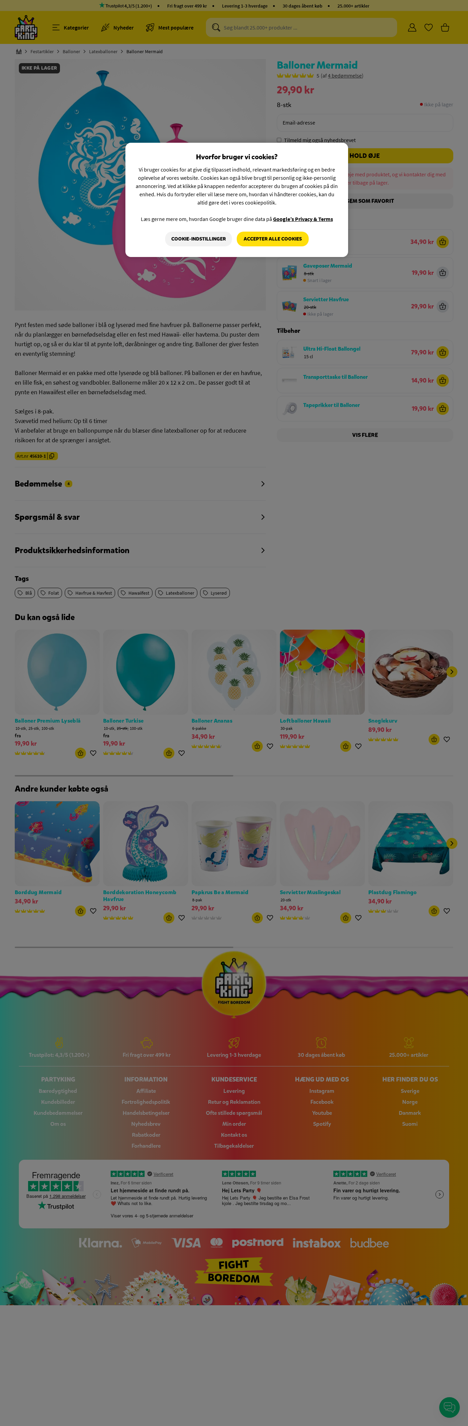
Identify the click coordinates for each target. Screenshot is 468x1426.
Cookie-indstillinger (198, 239)
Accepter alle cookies (273, 239)
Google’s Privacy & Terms (303, 218)
